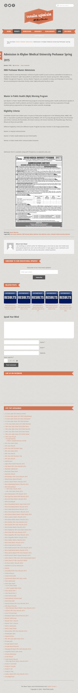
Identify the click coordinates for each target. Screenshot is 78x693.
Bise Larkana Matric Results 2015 (15, 517)
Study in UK (8, 669)
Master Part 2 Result (11, 623)
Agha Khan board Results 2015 (15, 464)
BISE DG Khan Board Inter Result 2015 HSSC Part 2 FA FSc (24, 307)
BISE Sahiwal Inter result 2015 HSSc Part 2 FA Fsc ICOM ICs (10, 307)
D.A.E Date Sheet (11, 585)
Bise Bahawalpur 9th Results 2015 (16, 494)
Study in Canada (10, 666)
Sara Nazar (16, 65)
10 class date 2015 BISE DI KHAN (15, 414)
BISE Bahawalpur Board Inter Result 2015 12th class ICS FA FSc (38, 308)
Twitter (9, 5)
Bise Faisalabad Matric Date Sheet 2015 (17, 504)
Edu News (67, 31)
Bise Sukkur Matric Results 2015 (15, 540)
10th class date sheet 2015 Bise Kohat (17, 431)
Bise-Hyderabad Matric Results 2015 (16, 550)
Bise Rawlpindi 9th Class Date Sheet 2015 (18, 530)
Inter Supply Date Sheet (13, 588)
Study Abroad (38, 35)
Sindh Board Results (11, 659)
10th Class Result (10, 437)
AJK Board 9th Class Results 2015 (15, 466)
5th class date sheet (11, 443)
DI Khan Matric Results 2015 (14, 563)
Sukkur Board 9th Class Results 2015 (16, 674)
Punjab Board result (11, 644)
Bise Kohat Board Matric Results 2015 (17, 512)
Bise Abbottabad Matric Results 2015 (17, 484)
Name (42, 342)
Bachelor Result (10, 474)
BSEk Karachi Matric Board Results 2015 (17, 555)
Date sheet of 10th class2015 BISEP (16, 560)
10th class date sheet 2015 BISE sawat (17, 434)
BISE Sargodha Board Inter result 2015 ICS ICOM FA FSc (52, 307)
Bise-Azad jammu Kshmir (13, 545)
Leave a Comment (25, 65)
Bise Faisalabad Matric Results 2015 (16, 507)
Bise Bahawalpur (10, 487)
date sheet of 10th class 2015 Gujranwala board (20, 558)
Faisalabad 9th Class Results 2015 (16, 571)
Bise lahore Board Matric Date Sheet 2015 (18, 514)
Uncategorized (9, 676)
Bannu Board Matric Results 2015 (15, 482)
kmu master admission (16, 234)
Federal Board (9, 573)
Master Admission (14, 232)
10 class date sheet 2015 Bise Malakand (17, 419)
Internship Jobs (10, 601)
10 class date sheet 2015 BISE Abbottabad (18, 416)
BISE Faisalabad (10, 501)
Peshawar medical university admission (60, 234)
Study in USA (9, 671)
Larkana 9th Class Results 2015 (15, 610)
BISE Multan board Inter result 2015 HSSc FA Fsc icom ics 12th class (65, 308)
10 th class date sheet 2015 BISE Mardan (18, 424)
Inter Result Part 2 (11, 593)
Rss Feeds (5, 5)
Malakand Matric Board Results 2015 (16, 616)
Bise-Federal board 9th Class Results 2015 (18, 548)
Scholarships (49, 31)
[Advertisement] (38, 86)
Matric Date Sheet (10, 628)
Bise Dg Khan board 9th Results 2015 (17, 496)
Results (16, 31)
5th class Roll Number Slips (14, 448)
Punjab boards (11, 439)
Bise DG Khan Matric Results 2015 (16, 499)
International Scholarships (13, 598)
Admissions (26, 31)
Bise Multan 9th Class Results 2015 (16, 522)
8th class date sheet (11, 451)
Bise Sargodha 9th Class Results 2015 (17, 535)
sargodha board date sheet (13, 651)
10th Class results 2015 (13, 489)
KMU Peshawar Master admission (30, 234)
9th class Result (10, 459)
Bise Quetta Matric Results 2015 (15, 527)
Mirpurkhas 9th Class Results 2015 (16, 631)
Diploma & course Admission (14, 565)
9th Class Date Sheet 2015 (14, 491)
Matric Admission (10, 626)
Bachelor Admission (11, 469)
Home (9, 31)
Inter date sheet (10, 583)
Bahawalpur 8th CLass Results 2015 (16, 476)
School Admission (10, 654)
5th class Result (10, 446)
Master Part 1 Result (11, 621)
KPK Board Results (11, 606)
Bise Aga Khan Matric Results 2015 (17, 661)
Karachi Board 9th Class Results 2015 (17, 603)
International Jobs (10, 596)
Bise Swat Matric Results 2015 (14, 542)
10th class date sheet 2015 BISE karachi (17, 429)
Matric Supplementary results (16, 441)
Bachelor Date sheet (11, 471)
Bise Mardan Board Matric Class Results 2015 (20, 608)
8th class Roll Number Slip (13, 456)
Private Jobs (8, 641)
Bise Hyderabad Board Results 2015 (16, 509)
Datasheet (37, 31)
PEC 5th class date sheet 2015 (14, 639)
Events (7, 568)
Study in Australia (10, 664)
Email (42, 348)
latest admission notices (44, 234)
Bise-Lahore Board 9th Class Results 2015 (18, 553)
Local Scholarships (11, 613)
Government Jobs (10, 576)
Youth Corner (52, 686)
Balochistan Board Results (13, 479)
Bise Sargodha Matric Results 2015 (16, 537)
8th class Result (10, 453)
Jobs (58, 31)
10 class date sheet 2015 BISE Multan (17, 421)
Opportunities (9, 636)
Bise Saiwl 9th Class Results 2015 (15, 532)
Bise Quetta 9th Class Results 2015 (16, 525)
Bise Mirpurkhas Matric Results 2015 (16, 519)
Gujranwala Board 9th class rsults (16, 578)
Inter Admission (10, 581)
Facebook (13, 5)
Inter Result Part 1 (11, 591)
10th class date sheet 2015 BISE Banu (17, 426)
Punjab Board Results (12, 646)
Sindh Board (9, 657)
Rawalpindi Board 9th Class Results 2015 (18, 649)
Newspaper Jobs (10, 633)
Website (42, 353)
